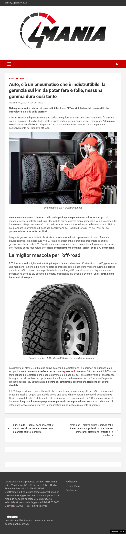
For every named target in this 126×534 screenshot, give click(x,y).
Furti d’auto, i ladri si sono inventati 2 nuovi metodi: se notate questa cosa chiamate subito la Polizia (33, 428)
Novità (20, 78)
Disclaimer (71, 490)
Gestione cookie (117, 531)
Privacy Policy (73, 486)
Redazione (71, 481)
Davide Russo (36, 102)
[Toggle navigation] (9, 64)
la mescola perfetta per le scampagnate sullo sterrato (56, 371)
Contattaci (10, 509)
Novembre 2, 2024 (18, 102)
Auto (12, 78)
